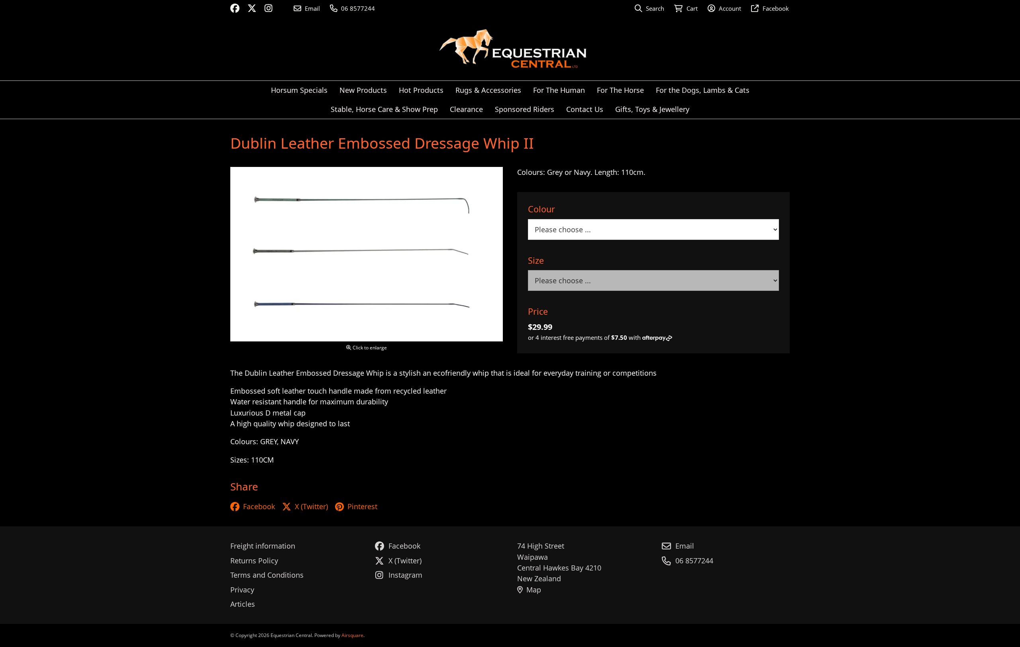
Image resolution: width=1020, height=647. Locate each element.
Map (533, 589)
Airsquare (352, 635)
